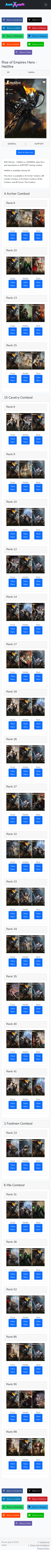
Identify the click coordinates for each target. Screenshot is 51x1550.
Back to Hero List (25, 152)
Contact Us (44, 1542)
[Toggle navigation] (45, 4)
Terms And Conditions (39, 1545)
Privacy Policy (43, 1548)
